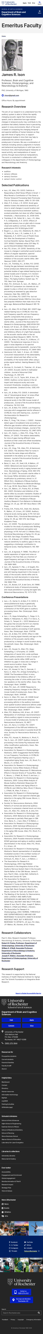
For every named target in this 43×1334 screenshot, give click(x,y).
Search (4, 1309)
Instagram (14, 1248)
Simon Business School (10, 1136)
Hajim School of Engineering (11, 1124)
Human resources (8, 1091)
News (6, 1204)
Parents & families (8, 1062)
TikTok (28, 1245)
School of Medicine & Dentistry (12, 1130)
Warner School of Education (11, 1139)
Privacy (13, 1320)
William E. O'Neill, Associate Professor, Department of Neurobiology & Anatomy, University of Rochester (18, 950)
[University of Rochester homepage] (9, 3)
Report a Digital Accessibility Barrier (28, 993)
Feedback (5, 1320)
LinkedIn (29, 1248)
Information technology (10, 1095)
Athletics (7, 1212)
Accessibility (6, 1172)
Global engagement (8, 1178)
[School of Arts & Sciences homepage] (17, 1003)
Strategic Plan (6, 1188)
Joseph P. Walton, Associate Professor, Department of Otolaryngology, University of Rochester (20, 958)
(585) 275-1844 (11, 1043)
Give (33, 3)
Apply (25, 3)
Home (4, 36)
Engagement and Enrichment (12, 1175)
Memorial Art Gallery (9, 1159)
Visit (29, 3)
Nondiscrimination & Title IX (11, 1181)
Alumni (4, 1069)
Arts (6, 1216)
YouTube (30, 1242)
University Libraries (8, 1156)
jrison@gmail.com (12, 95)
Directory (5, 1088)
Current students (7, 1059)
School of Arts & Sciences (12, 9)
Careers (11, 1026)
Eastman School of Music (10, 1127)
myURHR (5, 1101)
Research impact (7, 1185)
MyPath (4, 1098)
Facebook (14, 1242)
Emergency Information (33, 1320)
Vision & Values (7, 1191)
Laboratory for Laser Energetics (12, 1143)
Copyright (21, 1320)
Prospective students (9, 1056)
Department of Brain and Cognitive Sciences (14, 13)
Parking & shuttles (8, 1104)
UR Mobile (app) (7, 1107)
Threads (14, 1251)
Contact (4, 1085)
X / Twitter (14, 1245)
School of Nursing (8, 1133)
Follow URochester (30, 1251)
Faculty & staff (6, 1066)
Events (6, 1208)
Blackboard (5, 1082)
